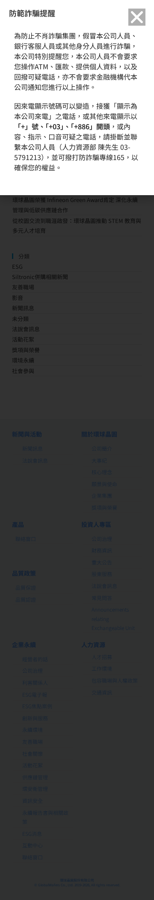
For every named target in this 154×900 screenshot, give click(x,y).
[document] (77, 450)
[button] (136, 17)
